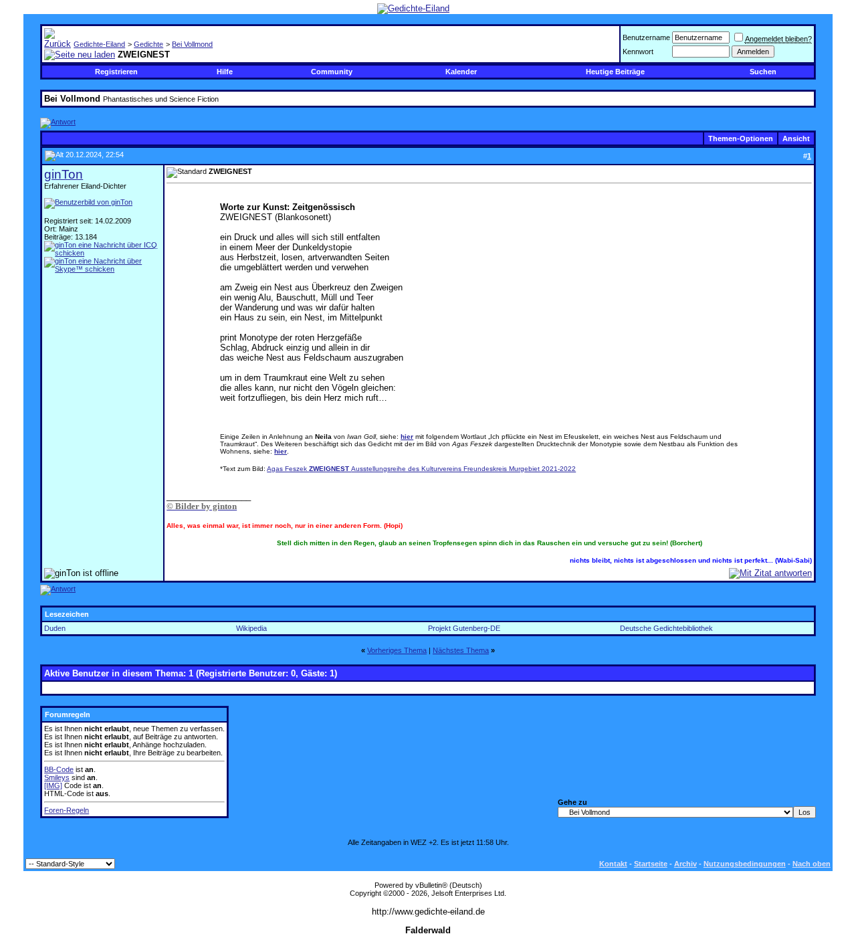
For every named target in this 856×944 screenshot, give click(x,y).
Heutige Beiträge (615, 72)
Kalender (461, 72)
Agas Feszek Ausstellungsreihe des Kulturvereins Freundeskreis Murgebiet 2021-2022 (421, 468)
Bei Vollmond (192, 44)
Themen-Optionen (740, 138)
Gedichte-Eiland (99, 44)
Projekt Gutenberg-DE (464, 628)
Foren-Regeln (66, 810)
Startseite (650, 864)
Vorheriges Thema (397, 650)
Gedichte (148, 44)
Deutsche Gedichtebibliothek (666, 628)
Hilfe (225, 72)
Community (331, 72)
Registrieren (116, 72)
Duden (55, 628)
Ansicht (796, 138)
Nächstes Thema (461, 650)
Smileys (57, 777)
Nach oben (811, 864)
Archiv (685, 864)
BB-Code (59, 769)
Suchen (763, 72)
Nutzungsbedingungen (745, 864)
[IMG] (53, 785)
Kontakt (613, 864)
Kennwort (638, 52)
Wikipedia (251, 628)
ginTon (63, 174)
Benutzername (646, 37)
